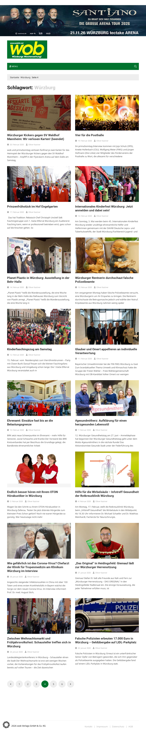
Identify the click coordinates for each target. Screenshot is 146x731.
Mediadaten (12, 3)
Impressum (49, 3)
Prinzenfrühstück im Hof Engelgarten (32, 206)
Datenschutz (118, 726)
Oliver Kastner (34, 144)
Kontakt (39, 3)
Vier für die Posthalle (89, 135)
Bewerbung (60, 3)
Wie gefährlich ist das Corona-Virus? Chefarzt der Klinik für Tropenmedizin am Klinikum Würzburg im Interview (38, 567)
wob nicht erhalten (27, 3)
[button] (135, 66)
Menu (14, 66)
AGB (130, 726)
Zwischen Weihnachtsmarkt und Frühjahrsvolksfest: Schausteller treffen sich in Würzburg (39, 642)
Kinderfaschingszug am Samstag (29, 349)
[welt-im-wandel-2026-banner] (73, 20)
